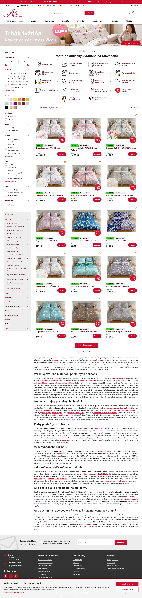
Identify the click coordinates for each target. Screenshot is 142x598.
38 (89, 351)
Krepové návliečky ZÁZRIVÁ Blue (118, 241)
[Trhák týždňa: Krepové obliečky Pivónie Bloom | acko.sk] (71, 35)
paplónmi (61, 453)
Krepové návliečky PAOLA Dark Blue (84, 241)
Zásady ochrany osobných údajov (14, 592)
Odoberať (120, 542)
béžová (121, 438)
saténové (85, 474)
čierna (63, 440)
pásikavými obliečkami (75, 413)
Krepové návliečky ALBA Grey (117, 286)
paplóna (103, 360)
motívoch (98, 428)
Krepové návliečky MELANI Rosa (83, 195)
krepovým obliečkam (88, 380)
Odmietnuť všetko (127, 589)
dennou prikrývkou (88, 524)
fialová (81, 438)
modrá (87, 438)
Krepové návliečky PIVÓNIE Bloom (48, 148)
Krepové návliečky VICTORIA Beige (119, 195)
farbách (87, 428)
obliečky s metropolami (43, 410)
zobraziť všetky (10, 90)
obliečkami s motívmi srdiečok (123, 410)
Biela (114, 438)
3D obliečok (71, 417)
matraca (56, 360)
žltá (47, 438)
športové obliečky (127, 408)
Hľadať (89, 13)
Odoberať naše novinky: (28, 544)
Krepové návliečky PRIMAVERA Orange (121, 148)
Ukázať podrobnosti (127, 594)
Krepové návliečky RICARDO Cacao (84, 332)
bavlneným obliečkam (50, 380)
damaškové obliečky (101, 474)
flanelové (117, 499)
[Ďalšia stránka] (94, 352)
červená (70, 440)
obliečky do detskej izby (104, 451)
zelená (92, 438)
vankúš (44, 522)
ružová (60, 438)
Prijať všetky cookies (127, 584)
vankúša (95, 360)
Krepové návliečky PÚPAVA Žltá (47, 286)
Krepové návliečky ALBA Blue (47, 332)
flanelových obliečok (117, 378)
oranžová (53, 438)
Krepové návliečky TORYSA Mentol (84, 286)
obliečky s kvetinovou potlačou (105, 413)
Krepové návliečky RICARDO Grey (119, 332)
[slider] (6, 65)
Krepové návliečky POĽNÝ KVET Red (49, 195)
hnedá (99, 438)
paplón (51, 522)
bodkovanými (57, 413)
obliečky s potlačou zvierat (109, 408)
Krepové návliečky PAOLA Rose (47, 241)
